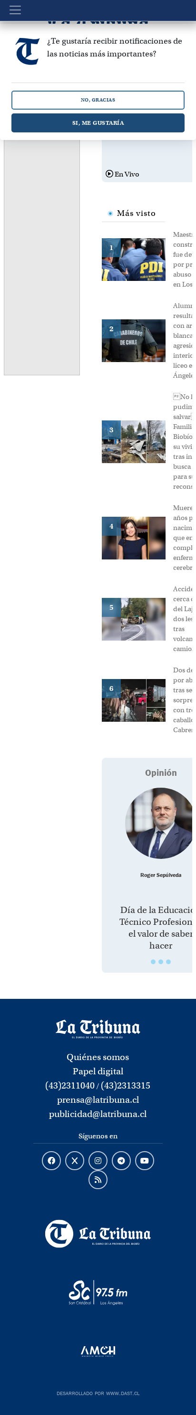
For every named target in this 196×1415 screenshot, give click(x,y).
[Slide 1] (153, 962)
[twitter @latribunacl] (74, 1161)
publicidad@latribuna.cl (98, 1113)
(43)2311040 (70, 1085)
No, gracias (98, 100)
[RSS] (98, 1180)
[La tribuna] (98, 1028)
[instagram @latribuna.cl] (98, 1161)
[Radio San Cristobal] (98, 1292)
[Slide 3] (168, 962)
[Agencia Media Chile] (98, 1351)
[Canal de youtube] (144, 1161)
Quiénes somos (98, 1057)
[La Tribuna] (98, 1233)
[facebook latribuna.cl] (51, 1161)
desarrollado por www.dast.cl (98, 1392)
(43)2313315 (125, 1085)
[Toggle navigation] (15, 10)
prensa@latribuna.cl (98, 1099)
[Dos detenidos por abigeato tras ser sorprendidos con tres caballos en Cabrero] (137, 699)
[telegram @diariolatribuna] (121, 1161)
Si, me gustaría (98, 122)
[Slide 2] (160, 962)
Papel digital (98, 1071)
